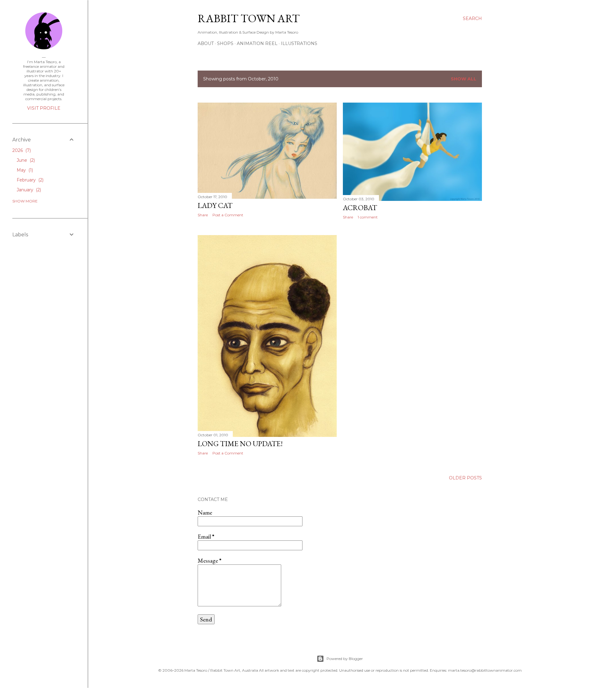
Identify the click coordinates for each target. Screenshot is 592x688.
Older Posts (465, 478)
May (24, 170)
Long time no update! (240, 443)
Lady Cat (215, 205)
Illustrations (299, 43)
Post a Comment (227, 215)
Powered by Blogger (345, 658)
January (28, 190)
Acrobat (360, 207)
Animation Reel (257, 43)
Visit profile (43, 108)
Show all (463, 79)
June (25, 160)
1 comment (368, 217)
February (29, 180)
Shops (225, 43)
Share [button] (203, 215)
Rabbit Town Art (249, 18)
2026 (21, 150)
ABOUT (206, 43)
